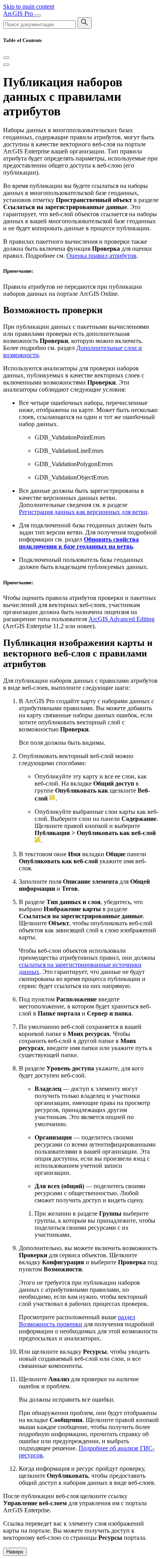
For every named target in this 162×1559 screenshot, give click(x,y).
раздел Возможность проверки (77, 1320)
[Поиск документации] (84, 23)
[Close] (6, 58)
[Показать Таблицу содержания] (6, 65)
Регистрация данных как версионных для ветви (83, 512)
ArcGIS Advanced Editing (121, 619)
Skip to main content (28, 6)
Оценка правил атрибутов (101, 255)
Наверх (15, 1552)
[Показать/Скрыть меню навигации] (38, 16)
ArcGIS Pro (19, 13)
